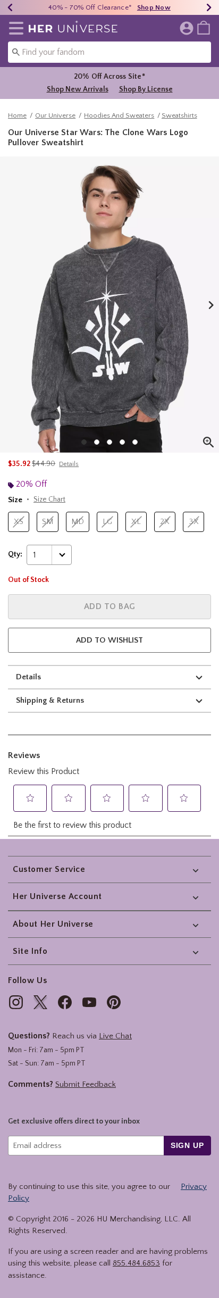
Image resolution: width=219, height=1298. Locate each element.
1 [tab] (84, 442)
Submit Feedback (85, 1084)
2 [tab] (96, 442)
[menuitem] (203, 27)
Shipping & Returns (50, 700)
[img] (16, 1002)
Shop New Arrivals (77, 89)
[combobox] (109, 52)
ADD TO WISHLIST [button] (109, 640)
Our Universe (55, 115)
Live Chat (115, 1036)
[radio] (18, 522)
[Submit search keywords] (16, 51)
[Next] (209, 7)
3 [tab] (109, 442)
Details (28, 676)
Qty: (15, 554)
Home (17, 115)
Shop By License (146, 89)
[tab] (109, 304)
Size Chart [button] (49, 499)
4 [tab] (122, 442)
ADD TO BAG (110, 606)
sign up (187, 1145)
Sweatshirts (179, 115)
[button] (14, 28)
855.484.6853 (136, 1263)
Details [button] (69, 464)
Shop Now (154, 7)
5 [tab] (135, 442)
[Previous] (10, 7)
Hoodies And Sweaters (119, 115)
